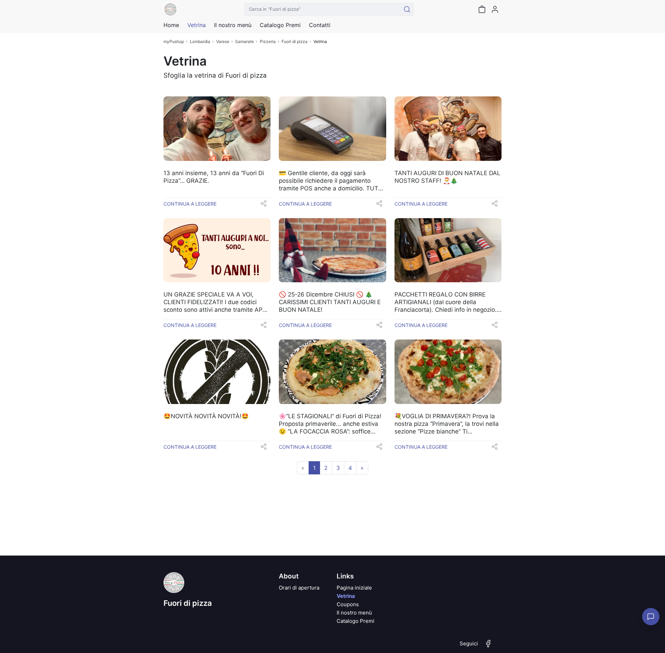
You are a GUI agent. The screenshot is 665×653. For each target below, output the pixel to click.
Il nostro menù (354, 612)
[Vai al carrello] (481, 9)
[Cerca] (407, 9)
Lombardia (200, 41)
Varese (222, 41)
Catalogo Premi (355, 621)
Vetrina (346, 596)
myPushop (173, 41)
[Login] (495, 9)
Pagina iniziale (354, 587)
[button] (264, 205)
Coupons (348, 604)
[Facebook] (488, 646)
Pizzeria (268, 41)
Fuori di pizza (295, 41)
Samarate (244, 41)
